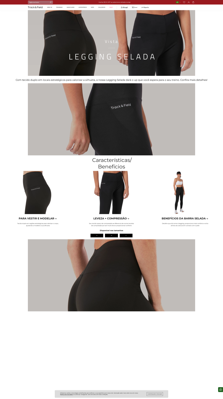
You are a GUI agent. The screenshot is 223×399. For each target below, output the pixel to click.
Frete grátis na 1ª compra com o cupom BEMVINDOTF (155, 2)
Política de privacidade (66, 394)
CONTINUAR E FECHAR (155, 394)
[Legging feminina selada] (37, 192)
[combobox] (40, 2)
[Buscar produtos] (51, 2)
